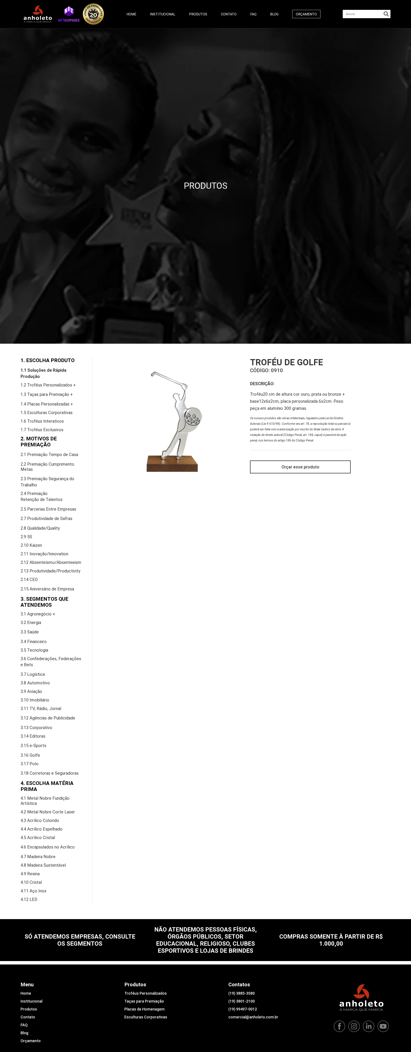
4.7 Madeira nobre (38, 856)
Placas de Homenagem (144, 1009)
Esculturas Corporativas (145, 1017)
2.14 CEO (29, 579)
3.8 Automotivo (35, 682)
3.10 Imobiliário (35, 700)
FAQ (253, 14)
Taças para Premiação (144, 1001)
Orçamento (306, 14)
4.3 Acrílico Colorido (40, 820)
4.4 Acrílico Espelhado (42, 829)
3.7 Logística (33, 674)
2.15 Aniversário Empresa (47, 588)
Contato (229, 14)
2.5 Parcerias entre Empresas (48, 509)
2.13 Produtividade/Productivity (50, 571)
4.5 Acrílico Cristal (38, 837)
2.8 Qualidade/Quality (40, 528)
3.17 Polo (30, 763)
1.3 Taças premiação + (47, 394)
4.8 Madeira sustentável (43, 865)
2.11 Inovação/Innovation (44, 553)
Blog (274, 14)
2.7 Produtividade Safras (46, 518)
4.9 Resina (30, 873)
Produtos (198, 14)
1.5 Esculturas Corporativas (47, 412)
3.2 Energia (31, 622)
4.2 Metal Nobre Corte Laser (48, 811)
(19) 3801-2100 (241, 1001)
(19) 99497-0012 (242, 1009)
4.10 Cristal (31, 882)
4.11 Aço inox (33, 890)
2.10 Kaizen (31, 545)
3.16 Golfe (30, 755)
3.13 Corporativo (36, 727)
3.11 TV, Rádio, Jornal (41, 708)
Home (131, 14)
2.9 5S (26, 536)
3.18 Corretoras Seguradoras (50, 773)
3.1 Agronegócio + (38, 614)
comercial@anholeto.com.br (253, 1017)
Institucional (162, 14)
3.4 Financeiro (34, 641)
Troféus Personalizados (145, 993)
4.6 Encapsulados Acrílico (48, 847)
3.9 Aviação (31, 691)
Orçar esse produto (300, 467)
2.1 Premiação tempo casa (49, 454)
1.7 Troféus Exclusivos (42, 429)
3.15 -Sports (33, 745)
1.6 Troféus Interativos (42, 421)
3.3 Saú (30, 631)
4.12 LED (29, 899)
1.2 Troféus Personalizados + (48, 385)
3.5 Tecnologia (34, 650)
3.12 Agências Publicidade (48, 718)
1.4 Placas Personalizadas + (47, 404)
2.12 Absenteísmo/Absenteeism (51, 562)
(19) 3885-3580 (241, 993)
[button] (68, 13)
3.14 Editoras (33, 736)
